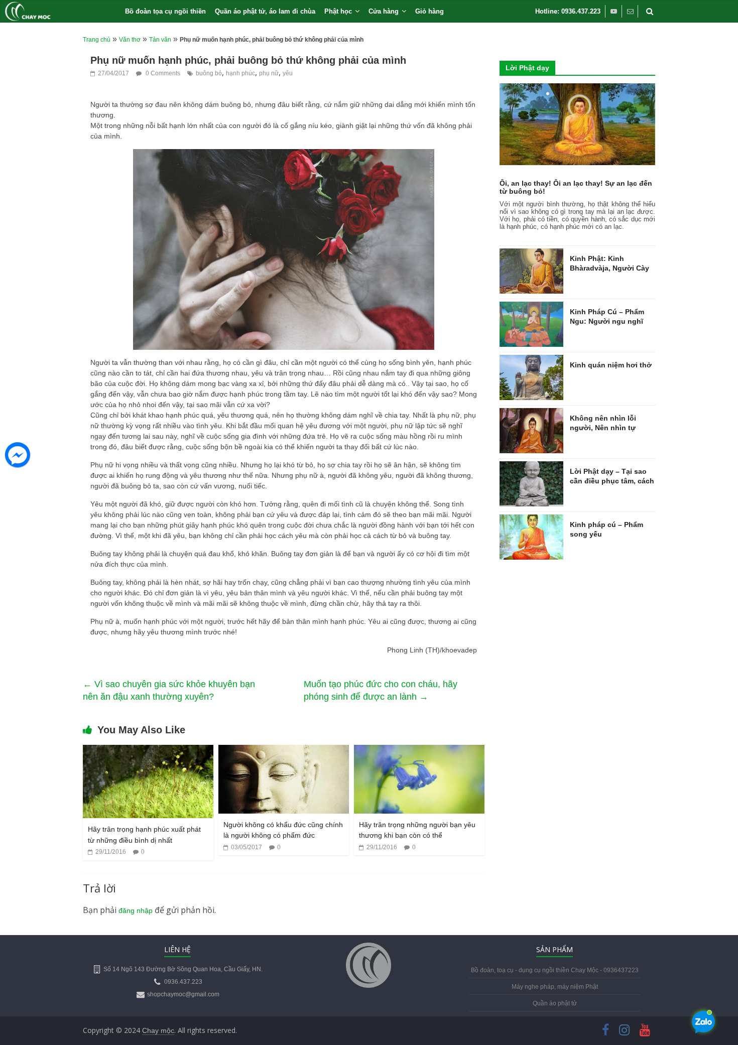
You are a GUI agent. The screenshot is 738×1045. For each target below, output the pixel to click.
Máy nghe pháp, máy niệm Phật (555, 986)
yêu (288, 73)
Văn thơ (130, 39)
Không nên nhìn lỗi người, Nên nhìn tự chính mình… (603, 428)
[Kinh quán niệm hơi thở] (531, 360)
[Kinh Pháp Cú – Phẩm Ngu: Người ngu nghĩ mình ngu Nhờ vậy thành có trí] (531, 307)
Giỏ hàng (429, 11)
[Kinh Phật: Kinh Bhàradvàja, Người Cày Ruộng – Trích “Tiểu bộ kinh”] (531, 254)
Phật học (338, 11)
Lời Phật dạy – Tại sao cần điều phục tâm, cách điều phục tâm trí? (612, 481)
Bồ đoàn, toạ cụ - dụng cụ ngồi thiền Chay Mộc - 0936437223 (555, 970)
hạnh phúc (240, 73)
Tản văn (160, 39)
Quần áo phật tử (555, 1003)
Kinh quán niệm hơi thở (611, 365)
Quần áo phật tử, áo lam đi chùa (265, 11)
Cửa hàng (383, 11)
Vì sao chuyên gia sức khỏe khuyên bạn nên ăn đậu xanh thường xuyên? (169, 690)
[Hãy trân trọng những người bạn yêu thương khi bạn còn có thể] (419, 751)
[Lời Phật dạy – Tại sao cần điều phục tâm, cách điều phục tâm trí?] (531, 467)
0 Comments (162, 73)
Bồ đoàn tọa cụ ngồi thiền (165, 11)
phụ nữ (269, 73)
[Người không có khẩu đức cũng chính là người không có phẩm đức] (283, 751)
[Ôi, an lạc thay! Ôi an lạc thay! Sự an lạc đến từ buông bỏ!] (577, 89)
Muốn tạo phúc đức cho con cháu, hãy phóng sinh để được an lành (380, 690)
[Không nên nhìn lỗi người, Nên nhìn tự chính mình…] (531, 414)
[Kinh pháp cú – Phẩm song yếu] (531, 520)
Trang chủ (96, 39)
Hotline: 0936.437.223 (567, 11)
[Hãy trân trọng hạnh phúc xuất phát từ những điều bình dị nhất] (148, 751)
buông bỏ (209, 73)
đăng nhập (135, 910)
